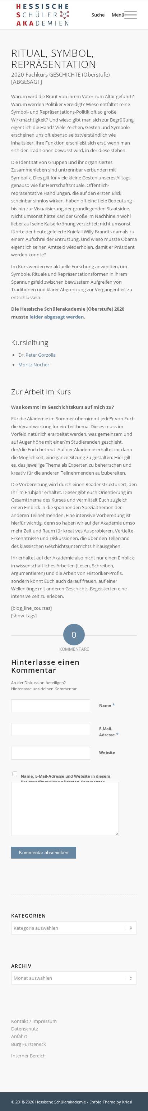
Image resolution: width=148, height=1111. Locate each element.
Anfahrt (19, 1036)
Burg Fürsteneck (28, 1044)
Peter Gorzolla (41, 355)
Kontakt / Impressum (34, 1021)
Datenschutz (24, 1028)
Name (107, 705)
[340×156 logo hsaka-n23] (61, 14)
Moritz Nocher (33, 364)
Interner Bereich (28, 1055)
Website (107, 752)
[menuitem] (89, 14)
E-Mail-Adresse (109, 732)
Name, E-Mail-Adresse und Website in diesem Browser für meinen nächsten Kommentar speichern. (65, 782)
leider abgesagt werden (56, 317)
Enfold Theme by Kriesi (110, 1102)
